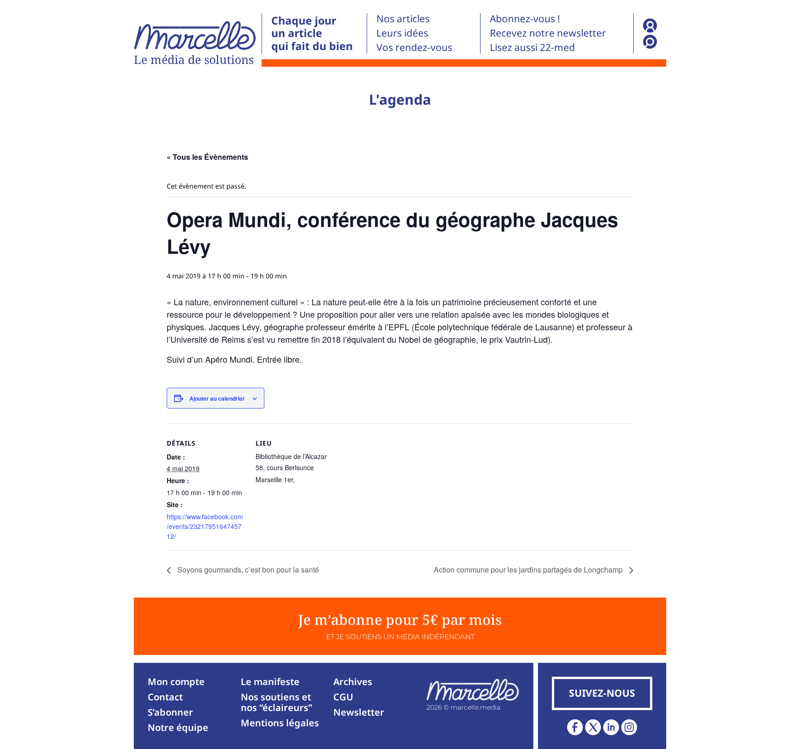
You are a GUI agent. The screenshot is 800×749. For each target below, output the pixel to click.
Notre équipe (178, 727)
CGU (343, 697)
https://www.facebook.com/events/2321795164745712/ (205, 526)
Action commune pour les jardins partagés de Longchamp (529, 569)
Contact (165, 697)
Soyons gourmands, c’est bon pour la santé (247, 569)
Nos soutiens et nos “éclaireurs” (276, 702)
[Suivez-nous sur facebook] (575, 727)
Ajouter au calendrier (217, 398)
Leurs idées (402, 32)
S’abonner (170, 712)
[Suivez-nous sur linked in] (611, 727)
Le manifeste (270, 681)
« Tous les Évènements (207, 156)
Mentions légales (280, 723)
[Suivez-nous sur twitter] (593, 727)
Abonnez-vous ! (525, 18)
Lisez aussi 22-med (532, 47)
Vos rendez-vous (414, 47)
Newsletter (358, 712)
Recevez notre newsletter (548, 32)
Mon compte (176, 681)
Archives (352, 681)
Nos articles (403, 18)
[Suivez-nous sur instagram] (629, 727)
